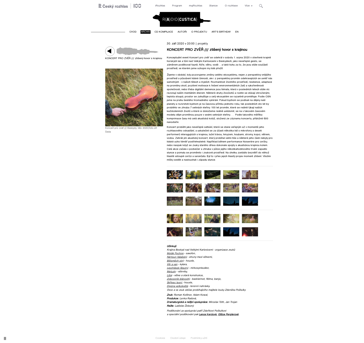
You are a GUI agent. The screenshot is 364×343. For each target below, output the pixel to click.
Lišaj (169, 275)
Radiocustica (182, 19)
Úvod (132, 32)
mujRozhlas (195, 6)
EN (236, 32)
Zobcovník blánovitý (178, 279)
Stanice (213, 6)
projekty (203, 44)
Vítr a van (172, 264)
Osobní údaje (178, 338)
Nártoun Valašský (177, 257)
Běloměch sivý (175, 261)
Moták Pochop (175, 253)
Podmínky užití (199, 338)
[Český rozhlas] (120, 6)
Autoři (182, 32)
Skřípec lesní (174, 283)
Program (177, 6)
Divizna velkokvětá (177, 286)
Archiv (145, 32)
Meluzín (171, 272)
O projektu (199, 32)
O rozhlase (231, 6)
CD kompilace (164, 32)
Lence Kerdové (208, 314)
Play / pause (110, 51)
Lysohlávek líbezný (177, 268)
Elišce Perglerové (228, 314)
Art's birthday (221, 32)
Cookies (160, 338)
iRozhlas (160, 6)
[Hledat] (261, 6)
